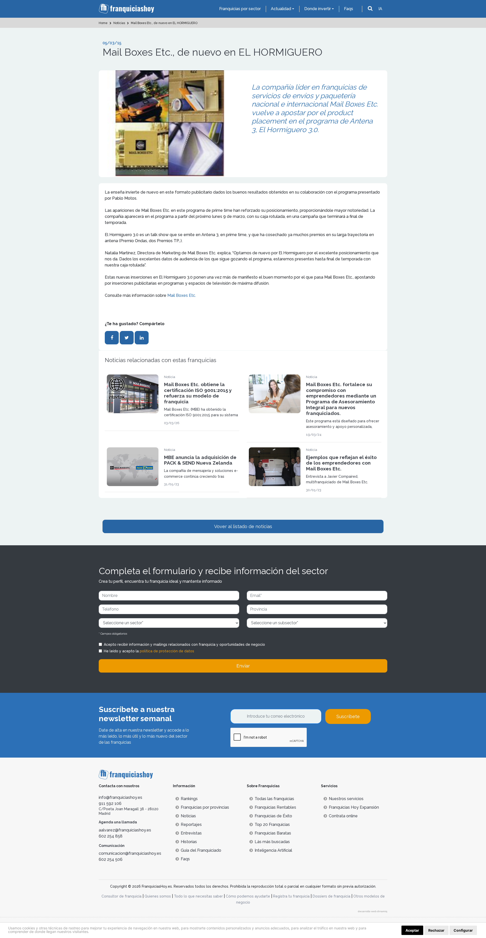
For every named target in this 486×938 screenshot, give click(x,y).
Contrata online (343, 816)
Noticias (188, 816)
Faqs (348, 8)
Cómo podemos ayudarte (248, 896)
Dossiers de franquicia (331, 896)
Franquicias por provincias (205, 807)
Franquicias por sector (240, 8)
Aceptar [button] (412, 930)
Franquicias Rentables (275, 807)
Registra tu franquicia (291, 896)
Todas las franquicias (274, 798)
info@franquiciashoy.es (120, 797)
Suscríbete (348, 716)
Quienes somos (158, 896)
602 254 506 (111, 859)
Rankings (189, 798)
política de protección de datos (167, 651)
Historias (189, 841)
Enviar (243, 666)
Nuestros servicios (346, 798)
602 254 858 (111, 836)
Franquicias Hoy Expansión (354, 807)
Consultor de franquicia (121, 896)
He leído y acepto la (149, 651)
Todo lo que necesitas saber (198, 896)
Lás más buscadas (272, 841)
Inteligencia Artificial (273, 850)
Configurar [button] (463, 930)
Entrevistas (191, 833)
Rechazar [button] (436, 930)
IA (380, 8)
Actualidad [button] (281, 8)
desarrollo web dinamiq (372, 911)
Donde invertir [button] (317, 8)
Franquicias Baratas (273, 833)
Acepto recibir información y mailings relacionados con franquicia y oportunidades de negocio (184, 644)
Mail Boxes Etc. (181, 295)
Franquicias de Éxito (273, 816)
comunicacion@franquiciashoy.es (130, 853)
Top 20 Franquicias (272, 824)
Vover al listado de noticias (243, 526)
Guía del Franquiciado (201, 850)
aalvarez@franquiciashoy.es (125, 830)
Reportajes (191, 824)
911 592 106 (110, 803)
